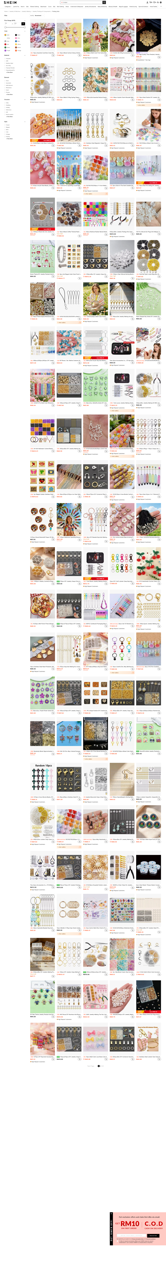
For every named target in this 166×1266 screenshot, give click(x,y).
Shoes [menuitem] (67, 6)
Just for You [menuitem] (16, 6)
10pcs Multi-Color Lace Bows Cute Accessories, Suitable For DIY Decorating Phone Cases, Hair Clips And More (96, 1056)
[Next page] (103, 1066)
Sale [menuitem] (27, 6)
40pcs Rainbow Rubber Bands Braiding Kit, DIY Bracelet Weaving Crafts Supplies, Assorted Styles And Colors (96, 231)
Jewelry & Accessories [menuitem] (90, 6)
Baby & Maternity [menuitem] (102, 6)
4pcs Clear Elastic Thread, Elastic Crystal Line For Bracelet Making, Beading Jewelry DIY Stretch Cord (148, 885)
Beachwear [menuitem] (44, 6)
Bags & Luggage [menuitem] (123, 6)
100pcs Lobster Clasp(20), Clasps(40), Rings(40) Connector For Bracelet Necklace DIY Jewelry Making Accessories (148, 797)
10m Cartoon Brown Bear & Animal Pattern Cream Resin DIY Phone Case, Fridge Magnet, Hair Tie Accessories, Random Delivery (122, 537)
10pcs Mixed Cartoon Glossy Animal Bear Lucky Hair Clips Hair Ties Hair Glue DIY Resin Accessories (69, 53)
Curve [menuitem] (49, 6)
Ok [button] (23, 23)
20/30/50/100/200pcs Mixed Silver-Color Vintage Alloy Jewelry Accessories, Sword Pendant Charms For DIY (69, 143)
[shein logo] (10, 2)
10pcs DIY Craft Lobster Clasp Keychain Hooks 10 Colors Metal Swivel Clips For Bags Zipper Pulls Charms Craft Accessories (122, 581)
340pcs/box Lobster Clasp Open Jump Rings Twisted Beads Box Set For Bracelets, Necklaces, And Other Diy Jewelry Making (43, 839)
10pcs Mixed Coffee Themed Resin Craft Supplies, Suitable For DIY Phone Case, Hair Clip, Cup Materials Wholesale (69, 231)
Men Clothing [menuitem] (60, 6)
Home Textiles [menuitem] (153, 6)
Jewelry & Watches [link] (14, 11)
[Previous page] (97, 1066)
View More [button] (10, 72)
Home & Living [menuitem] (133, 6)
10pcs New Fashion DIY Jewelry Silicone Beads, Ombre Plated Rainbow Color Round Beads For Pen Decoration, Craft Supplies (149, 97)
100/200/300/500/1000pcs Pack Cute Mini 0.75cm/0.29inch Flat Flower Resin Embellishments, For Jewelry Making (122, 448)
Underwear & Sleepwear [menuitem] (76, 6)
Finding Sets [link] (55, 11)
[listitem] (42, 40)
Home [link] (6, 11)
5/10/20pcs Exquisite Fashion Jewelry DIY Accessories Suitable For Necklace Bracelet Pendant (96, 885)
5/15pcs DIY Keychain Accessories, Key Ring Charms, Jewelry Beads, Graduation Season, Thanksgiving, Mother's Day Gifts (43, 1056)
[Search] (104, 2)
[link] (150, 2)
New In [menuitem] (22, 6)
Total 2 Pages (90, 1066)
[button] (158, 2)
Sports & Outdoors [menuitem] (143, 6)
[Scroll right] (161, 6)
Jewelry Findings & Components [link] (41, 11)
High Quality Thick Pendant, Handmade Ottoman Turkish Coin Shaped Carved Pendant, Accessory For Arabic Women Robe (149, 54)
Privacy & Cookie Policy (138, 1239)
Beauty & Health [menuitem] (113, 6)
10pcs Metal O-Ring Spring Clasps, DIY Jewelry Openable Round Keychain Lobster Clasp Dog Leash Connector (69, 97)
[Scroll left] (159, 6)
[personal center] (147, 2)
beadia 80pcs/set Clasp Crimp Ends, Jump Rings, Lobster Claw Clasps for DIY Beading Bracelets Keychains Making (96, 797)
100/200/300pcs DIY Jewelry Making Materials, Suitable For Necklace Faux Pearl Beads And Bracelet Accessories (122, 1014)
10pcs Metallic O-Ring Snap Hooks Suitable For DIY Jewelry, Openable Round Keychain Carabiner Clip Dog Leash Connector (69, 928)
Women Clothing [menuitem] (34, 6)
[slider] (5, 27)
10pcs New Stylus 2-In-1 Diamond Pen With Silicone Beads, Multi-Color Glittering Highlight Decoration (149, 494)
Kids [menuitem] (54, 6)
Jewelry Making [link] (26, 11)
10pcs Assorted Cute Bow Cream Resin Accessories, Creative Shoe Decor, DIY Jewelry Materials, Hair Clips (43, 53)
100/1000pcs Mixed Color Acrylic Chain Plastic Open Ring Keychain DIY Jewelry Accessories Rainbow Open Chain (149, 143)
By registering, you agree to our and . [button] (136, 1239)
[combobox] (37, 15)
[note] (90, 58)
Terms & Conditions (150, 1239)
